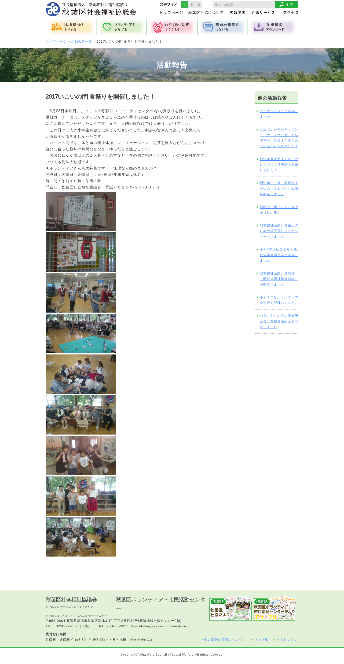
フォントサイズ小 (184, 4)
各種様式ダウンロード (273, 27)
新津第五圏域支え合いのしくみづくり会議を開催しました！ (279, 164)
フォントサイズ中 (191, 4)
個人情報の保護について (222, 640)
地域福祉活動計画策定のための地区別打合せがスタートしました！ (279, 230)
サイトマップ (285, 640)
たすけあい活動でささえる (172, 27)
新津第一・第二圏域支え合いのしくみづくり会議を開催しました (279, 188)
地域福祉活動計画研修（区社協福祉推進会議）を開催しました (279, 278)
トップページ (56, 41)
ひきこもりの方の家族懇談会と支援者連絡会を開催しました (279, 321)
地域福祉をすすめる (71, 27)
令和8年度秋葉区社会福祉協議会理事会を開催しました (279, 254)
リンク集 (259, 640)
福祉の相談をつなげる (222, 27)
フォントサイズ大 (198, 4)
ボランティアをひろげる (121, 27)
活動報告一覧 (81, 41)
